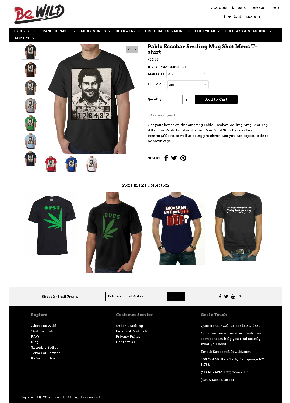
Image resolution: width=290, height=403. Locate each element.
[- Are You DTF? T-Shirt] (176, 264)
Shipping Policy (44, 347)
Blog (35, 342)
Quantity (155, 99)
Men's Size (156, 73)
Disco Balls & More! (165, 31)
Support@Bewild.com (232, 352)
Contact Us (125, 342)
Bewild (58, 397)
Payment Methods (132, 331)
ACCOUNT (220, 8)
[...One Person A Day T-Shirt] (238, 259)
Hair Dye (22, 38)
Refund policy (43, 358)
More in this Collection (145, 185)
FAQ (35, 337)
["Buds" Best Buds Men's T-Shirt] (113, 272)
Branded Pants (55, 31)
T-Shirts (22, 31)
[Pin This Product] (183, 158)
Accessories (93, 31)
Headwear (126, 31)
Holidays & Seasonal (246, 31)
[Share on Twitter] (174, 158)
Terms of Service (45, 353)
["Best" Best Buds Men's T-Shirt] (51, 257)
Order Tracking (129, 326)
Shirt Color (156, 84)
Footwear (205, 31)
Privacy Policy (128, 337)
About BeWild (43, 326)
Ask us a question (165, 115)
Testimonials (42, 331)
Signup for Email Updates (60, 296)
